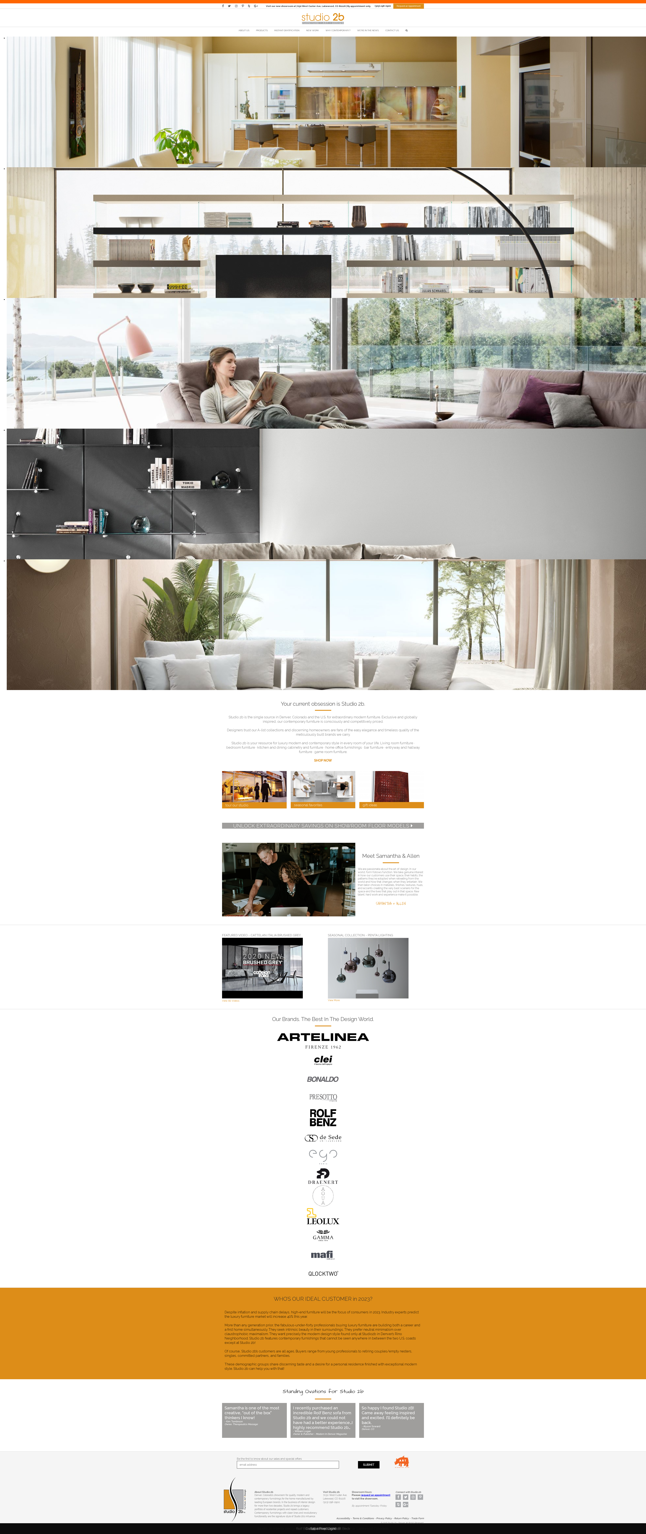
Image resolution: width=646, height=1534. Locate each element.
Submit (368, 1464)
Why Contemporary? (338, 30)
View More (334, 1000)
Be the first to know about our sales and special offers (269, 1458)
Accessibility (343, 1518)
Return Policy (401, 1518)
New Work (312, 30)
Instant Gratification (286, 30)
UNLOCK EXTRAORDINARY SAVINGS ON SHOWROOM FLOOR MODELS (322, 826)
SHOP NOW (323, 760)
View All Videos (230, 1000)
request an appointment (375, 1495)
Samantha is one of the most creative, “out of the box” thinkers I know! (252, 1415)
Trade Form (417, 1518)
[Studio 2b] (323, 25)
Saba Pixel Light (323, 1529)
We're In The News (368, 30)
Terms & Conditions (363, 1518)
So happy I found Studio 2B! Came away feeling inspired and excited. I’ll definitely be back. (388, 1417)
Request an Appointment (409, 6)
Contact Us (392, 30)
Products (262, 30)
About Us (244, 30)
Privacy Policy (384, 1518)
